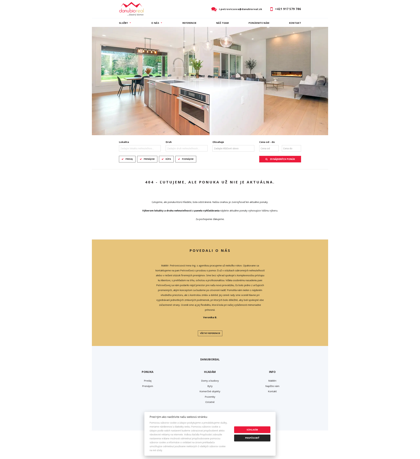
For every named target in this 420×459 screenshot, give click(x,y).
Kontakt (295, 22)
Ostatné (210, 402)
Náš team (222, 22)
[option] (210, 81)
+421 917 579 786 (288, 9)
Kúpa (168, 159)
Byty (210, 386)
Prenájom (149, 159)
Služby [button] (123, 22)
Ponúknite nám (259, 22)
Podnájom (187, 159)
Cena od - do (267, 142)
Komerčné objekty (210, 391)
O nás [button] (155, 22)
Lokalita (124, 142)
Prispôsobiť (252, 437)
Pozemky (210, 396)
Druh (169, 142)
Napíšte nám (272, 386)
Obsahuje (218, 142)
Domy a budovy (210, 380)
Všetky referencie (210, 333)
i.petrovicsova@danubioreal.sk (240, 9)
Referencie (189, 22)
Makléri (272, 380)
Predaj (129, 159)
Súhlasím (252, 429)
